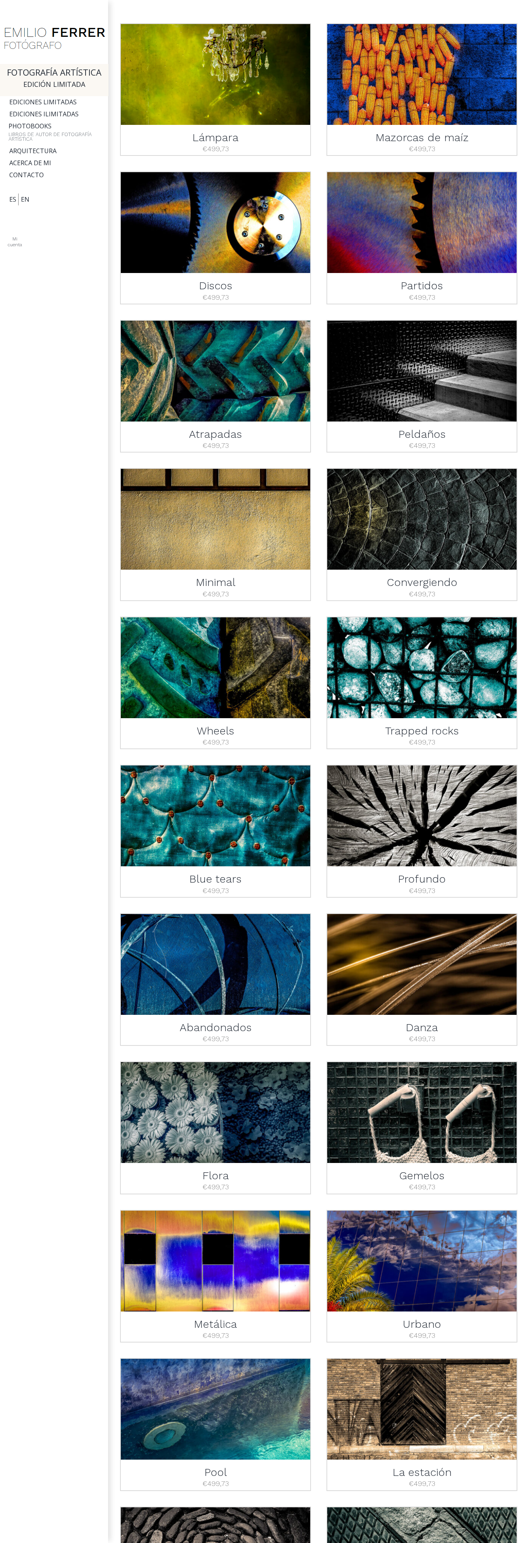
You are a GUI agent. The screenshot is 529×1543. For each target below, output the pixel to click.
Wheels (215, 730)
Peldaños (422, 434)
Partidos (422, 285)
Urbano (422, 1324)
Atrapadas (215, 434)
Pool (215, 1472)
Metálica (215, 1324)
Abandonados (216, 1027)
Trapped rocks (422, 730)
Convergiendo (422, 582)
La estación (422, 1472)
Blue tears (215, 879)
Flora (216, 1175)
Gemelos (422, 1175)
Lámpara (215, 137)
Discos (215, 285)
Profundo (422, 879)
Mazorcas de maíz (422, 137)
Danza (422, 1027)
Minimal (215, 582)
